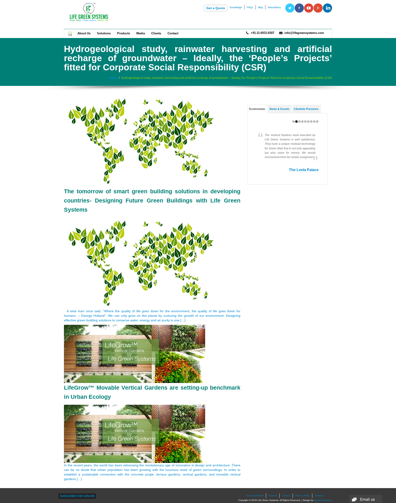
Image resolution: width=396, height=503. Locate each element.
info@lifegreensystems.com (304, 33)
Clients (156, 33)
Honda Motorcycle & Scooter (293, 174)
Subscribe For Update (77, 496)
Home (70, 33)
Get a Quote (215, 8)
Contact (173, 33)
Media (140, 33)
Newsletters (274, 7)
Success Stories (255, 495)
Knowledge (236, 7)
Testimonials (257, 109)
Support (273, 495)
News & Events (279, 109)
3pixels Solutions (323, 500)
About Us (84, 33)
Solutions (104, 33)
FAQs (250, 7)
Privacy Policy (302, 495)
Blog (260, 7)
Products (123, 33)
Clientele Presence (306, 109)
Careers (286, 495)
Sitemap (319, 495)
